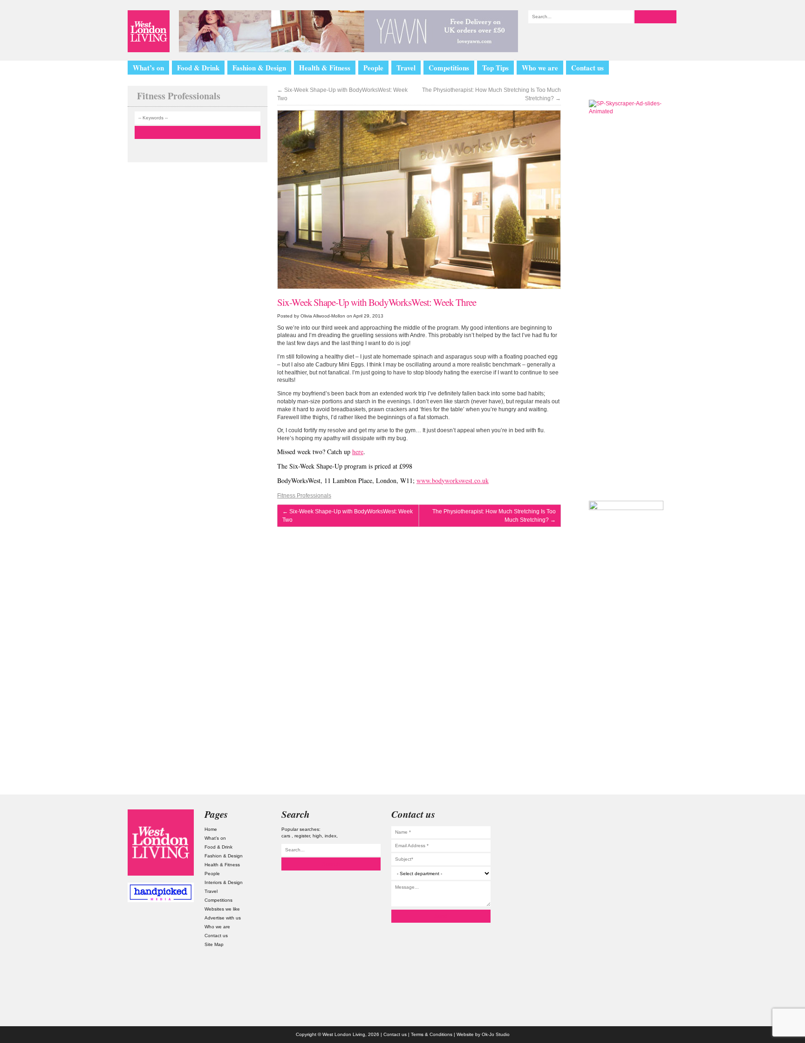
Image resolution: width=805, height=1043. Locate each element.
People (373, 67)
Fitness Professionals (304, 495)
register (302, 835)
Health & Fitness (324, 67)
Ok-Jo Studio (496, 1034)
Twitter (644, 843)
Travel (406, 67)
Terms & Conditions (431, 1034)
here (357, 451)
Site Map (214, 944)
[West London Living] (149, 31)
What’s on (148, 67)
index (330, 835)
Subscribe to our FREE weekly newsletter (626, 440)
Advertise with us (223, 917)
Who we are (540, 67)
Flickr (644, 868)
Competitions (449, 67)
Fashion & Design (259, 67)
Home (211, 829)
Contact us (587, 67)
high (317, 835)
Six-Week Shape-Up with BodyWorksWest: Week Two (342, 94)
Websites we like (222, 909)
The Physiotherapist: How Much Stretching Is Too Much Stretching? (491, 94)
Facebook (644, 893)
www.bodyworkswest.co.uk (452, 480)
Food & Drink (198, 67)
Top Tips (495, 67)
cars (286, 835)
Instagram (644, 818)
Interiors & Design (224, 882)
